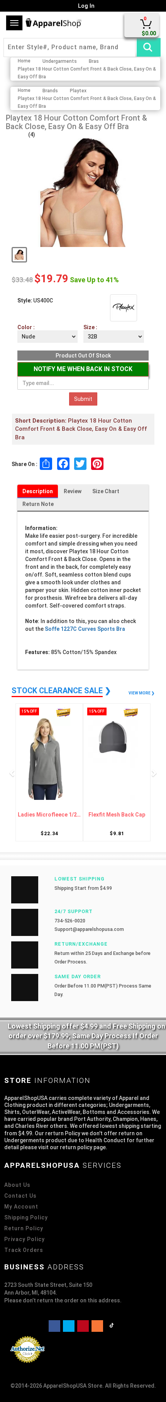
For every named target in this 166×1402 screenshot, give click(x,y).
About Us (17, 1185)
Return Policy (23, 1228)
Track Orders (23, 1250)
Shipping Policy (26, 1217)
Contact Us (20, 1196)
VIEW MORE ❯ (141, 693)
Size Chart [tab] (105, 491)
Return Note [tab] (38, 504)
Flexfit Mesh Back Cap (50, 815)
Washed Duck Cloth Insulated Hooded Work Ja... (117, 815)
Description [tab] (37, 491)
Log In (85, 5)
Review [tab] (72, 491)
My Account (21, 1206)
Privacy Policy (24, 1239)
